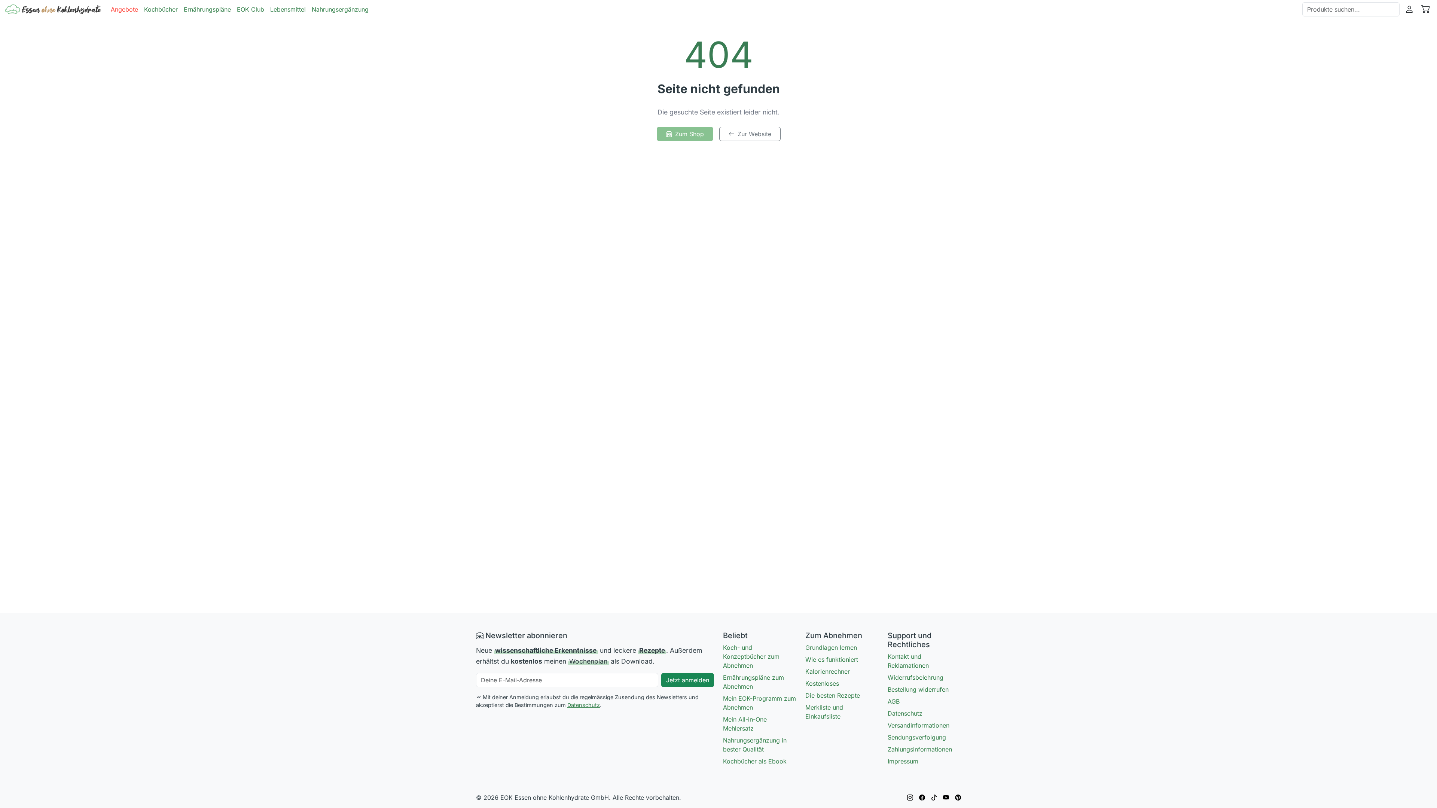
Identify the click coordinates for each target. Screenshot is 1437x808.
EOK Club (250, 9)
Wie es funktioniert (831, 659)
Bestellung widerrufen (918, 689)
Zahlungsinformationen (920, 749)
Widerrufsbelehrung (915, 677)
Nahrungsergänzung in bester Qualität (755, 745)
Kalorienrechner (827, 671)
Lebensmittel (288, 9)
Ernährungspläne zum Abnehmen (753, 682)
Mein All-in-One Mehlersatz (745, 724)
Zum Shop (689, 134)
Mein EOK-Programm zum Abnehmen (759, 703)
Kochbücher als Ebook (755, 761)
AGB (894, 701)
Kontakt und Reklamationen (908, 661)
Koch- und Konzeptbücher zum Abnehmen (751, 656)
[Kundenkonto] (1409, 9)
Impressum (903, 761)
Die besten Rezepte (832, 695)
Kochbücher (161, 9)
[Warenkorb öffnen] (1426, 9)
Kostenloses (822, 683)
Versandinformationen (918, 725)
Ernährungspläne (207, 9)
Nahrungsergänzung (340, 9)
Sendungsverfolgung (917, 737)
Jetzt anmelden (687, 680)
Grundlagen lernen (831, 647)
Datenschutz (583, 705)
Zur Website (754, 134)
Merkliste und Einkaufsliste (824, 712)
